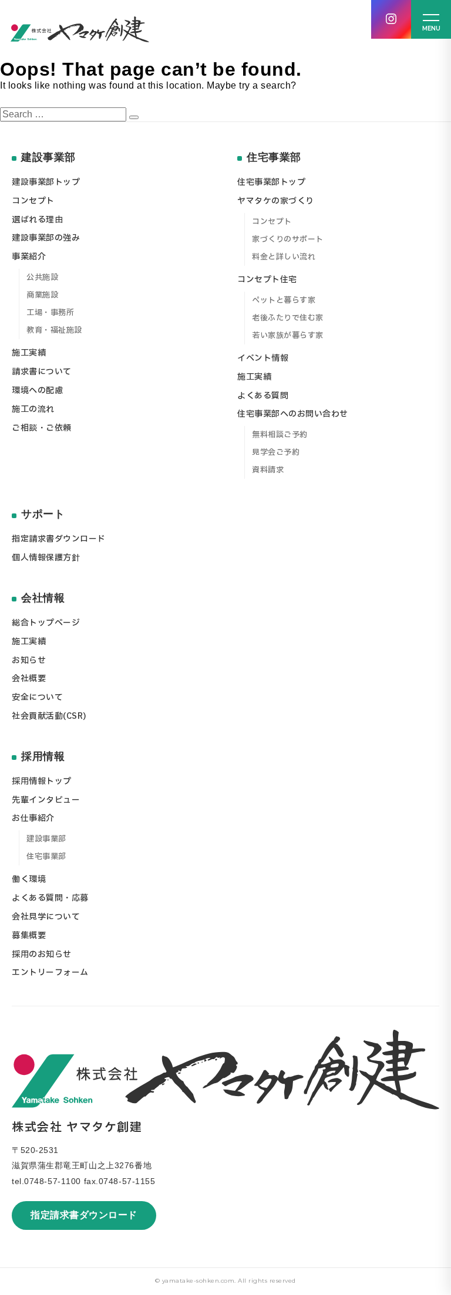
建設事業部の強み (46, 238)
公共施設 (42, 277)
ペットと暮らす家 (283, 300)
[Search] (134, 117)
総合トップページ (46, 623)
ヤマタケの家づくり (275, 201)
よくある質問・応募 (50, 898)
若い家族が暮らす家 (288, 335)
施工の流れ (33, 409)
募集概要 (29, 935)
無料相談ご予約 (280, 435)
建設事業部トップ (46, 182)
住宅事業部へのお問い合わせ (292, 414)
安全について (37, 697)
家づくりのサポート (288, 239)
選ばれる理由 (37, 220)
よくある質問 (262, 396)
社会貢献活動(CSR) (49, 716)
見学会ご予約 (275, 452)
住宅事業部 (46, 857)
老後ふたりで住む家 (288, 318)
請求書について (42, 372)
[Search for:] (64, 114)
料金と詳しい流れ (283, 257)
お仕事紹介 (33, 818)
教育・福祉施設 (54, 330)
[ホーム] (80, 29)
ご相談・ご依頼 (42, 428)
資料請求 (268, 470)
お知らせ (29, 660)
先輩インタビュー (46, 800)
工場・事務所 (50, 313)
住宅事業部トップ (271, 182)
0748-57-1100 (52, 1181)
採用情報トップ (42, 781)
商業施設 (42, 295)
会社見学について (46, 917)
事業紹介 (29, 257)
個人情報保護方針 (46, 558)
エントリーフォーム (50, 972)
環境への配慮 (37, 390)
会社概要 (29, 678)
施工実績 (29, 353)
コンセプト (33, 201)
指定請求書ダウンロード (84, 1215)
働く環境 (29, 879)
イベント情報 (262, 358)
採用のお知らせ (42, 954)
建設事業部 (46, 839)
